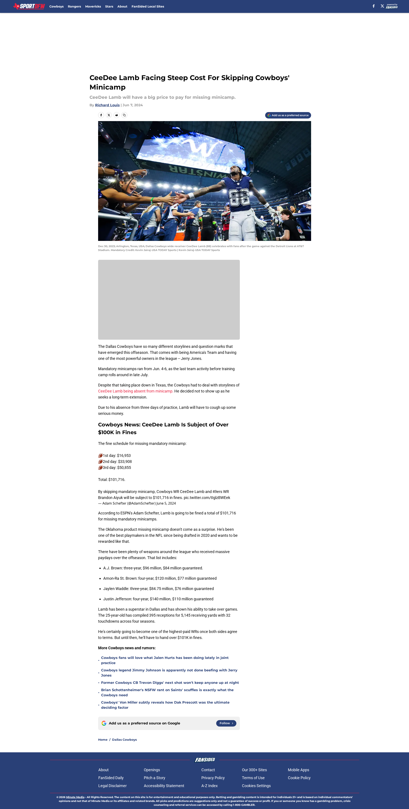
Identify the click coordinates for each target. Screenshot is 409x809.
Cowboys (56, 6)
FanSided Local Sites (148, 6)
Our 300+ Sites (254, 770)
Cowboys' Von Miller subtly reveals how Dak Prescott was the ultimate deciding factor (165, 705)
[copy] (124, 115)
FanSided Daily (111, 778)
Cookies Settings (256, 785)
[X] (382, 6)
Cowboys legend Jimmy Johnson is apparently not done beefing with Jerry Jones (169, 672)
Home (103, 740)
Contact (208, 770)
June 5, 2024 (166, 503)
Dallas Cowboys (124, 740)
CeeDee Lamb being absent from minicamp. (135, 391)
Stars (109, 6)
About (122, 6)
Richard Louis (107, 105)
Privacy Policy (213, 778)
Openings (152, 770)
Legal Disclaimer (112, 785)
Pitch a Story (154, 778)
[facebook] (374, 6)
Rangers (74, 6)
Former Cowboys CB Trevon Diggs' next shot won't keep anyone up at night (170, 683)
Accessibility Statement (164, 785)
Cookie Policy (299, 778)
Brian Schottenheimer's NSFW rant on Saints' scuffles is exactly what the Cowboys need (167, 692)
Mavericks (93, 6)
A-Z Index (209, 785)
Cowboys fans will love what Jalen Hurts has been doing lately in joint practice (165, 660)
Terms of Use (253, 778)
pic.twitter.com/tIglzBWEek (207, 497)
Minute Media (75, 797)
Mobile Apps (298, 770)
